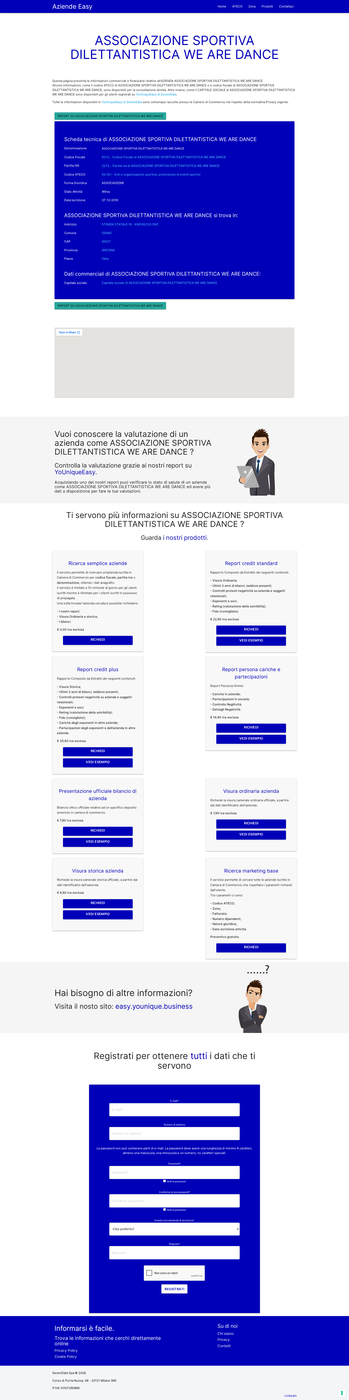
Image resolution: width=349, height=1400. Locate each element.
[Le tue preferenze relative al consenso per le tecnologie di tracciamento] (342, 1393)
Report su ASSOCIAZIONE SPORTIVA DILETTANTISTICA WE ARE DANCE (110, 116)
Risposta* (174, 1243)
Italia (105, 259)
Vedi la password (176, 1181)
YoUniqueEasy (75, 472)
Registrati (174, 1289)
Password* (174, 1163)
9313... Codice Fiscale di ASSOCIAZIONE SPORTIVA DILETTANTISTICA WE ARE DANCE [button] (164, 157)
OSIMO (107, 233)
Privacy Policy (66, 1350)
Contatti (224, 1346)
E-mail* (174, 1100)
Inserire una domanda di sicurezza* (174, 1220)
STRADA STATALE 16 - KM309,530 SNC (130, 224)
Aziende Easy (72, 6)
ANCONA (108, 250)
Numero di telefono (174, 1124)
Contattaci (286, 6)
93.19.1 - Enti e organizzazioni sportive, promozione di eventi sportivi (151, 174)
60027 (106, 241)
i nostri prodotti (184, 537)
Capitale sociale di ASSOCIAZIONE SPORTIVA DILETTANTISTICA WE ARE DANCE (159, 283)
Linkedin (291, 1396)
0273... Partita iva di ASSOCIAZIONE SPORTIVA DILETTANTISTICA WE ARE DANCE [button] (161, 166)
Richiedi (98, 639)
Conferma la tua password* (174, 1192)
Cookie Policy (66, 1356)
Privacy (224, 1339)
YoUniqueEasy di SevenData (156, 94)
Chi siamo (226, 1333)
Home (222, 6)
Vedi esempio (251, 640)
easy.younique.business (154, 1006)
